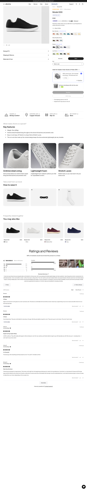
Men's (76, 58)
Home (53, 7)
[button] (15, 264)
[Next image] (6, 45)
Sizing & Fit (6, 51)
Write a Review (68, 9)
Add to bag (68, 96)
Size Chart (80, 80)
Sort (72, 290)
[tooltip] (48, 274)
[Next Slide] (83, 264)
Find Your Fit (54, 4)
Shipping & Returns (8, 55)
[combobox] (66, 78)
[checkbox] (68, 77)
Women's (60, 58)
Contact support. (48, 386)
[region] (71, 264)
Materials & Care (8, 59)
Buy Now (68, 92)
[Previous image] (4, 45)
